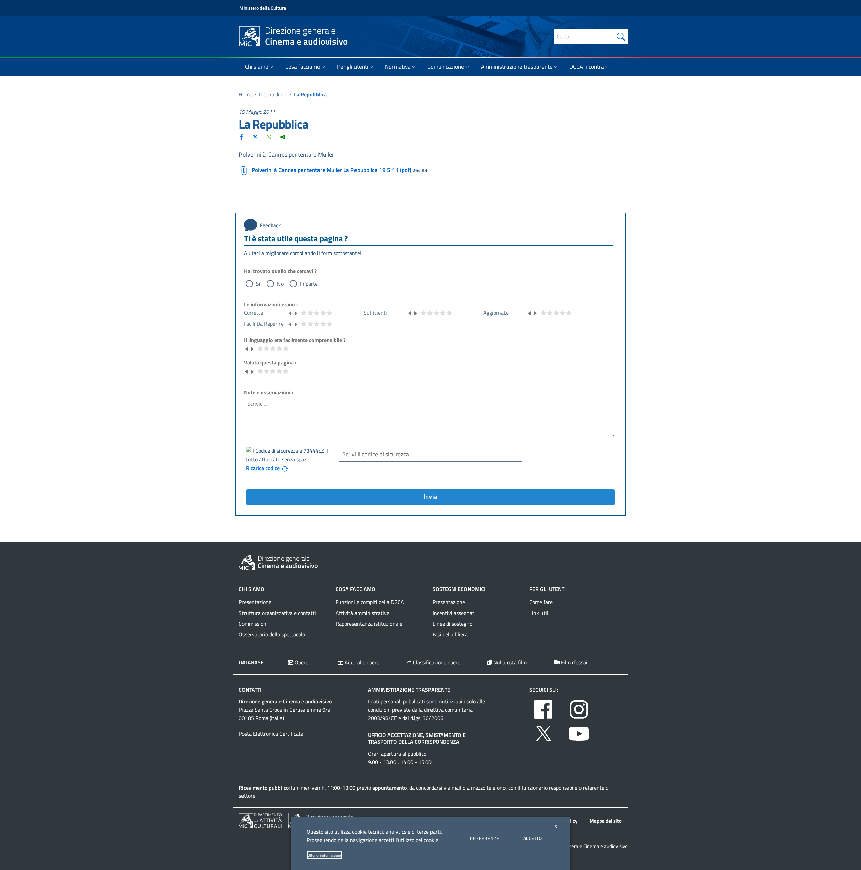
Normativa (398, 66)
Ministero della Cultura (262, 7)
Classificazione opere (436, 662)
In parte (309, 284)
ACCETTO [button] (532, 838)
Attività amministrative (362, 613)
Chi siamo (256, 66)
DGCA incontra (586, 66)
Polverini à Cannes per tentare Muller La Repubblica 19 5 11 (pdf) (331, 170)
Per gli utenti (352, 66)
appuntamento (389, 788)
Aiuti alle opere (361, 662)
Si (258, 284)
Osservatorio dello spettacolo (272, 634)
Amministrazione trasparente (517, 66)
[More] (282, 137)
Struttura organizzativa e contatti (277, 613)
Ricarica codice (263, 468)
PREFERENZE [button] (484, 838)
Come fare (541, 602)
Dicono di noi (273, 94)
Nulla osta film (509, 662)
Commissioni (253, 624)
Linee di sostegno (452, 624)
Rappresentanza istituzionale (369, 624)
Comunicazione (445, 66)
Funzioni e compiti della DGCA (370, 602)
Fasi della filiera (450, 634)
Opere (300, 662)
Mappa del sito (606, 821)
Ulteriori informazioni (324, 855)
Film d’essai (573, 662)
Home (245, 94)
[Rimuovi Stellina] (290, 313)
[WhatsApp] (269, 137)
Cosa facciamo (302, 66)
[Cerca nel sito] (621, 36)
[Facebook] (241, 137)
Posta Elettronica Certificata (271, 734)
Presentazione (255, 602)
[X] (255, 137)
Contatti (250, 690)
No (280, 284)
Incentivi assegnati (454, 613)
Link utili (539, 613)
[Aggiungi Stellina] (295, 313)
